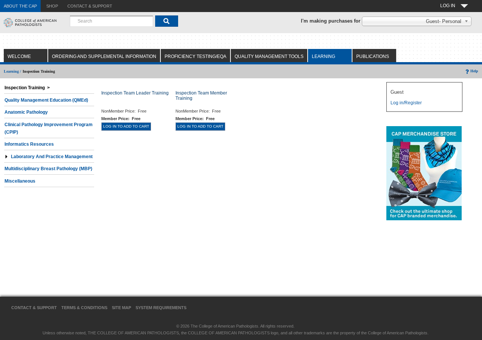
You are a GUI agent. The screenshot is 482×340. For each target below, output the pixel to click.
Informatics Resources (29, 144)
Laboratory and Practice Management (52, 156)
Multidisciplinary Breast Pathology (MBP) (48, 168)
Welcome (19, 56)
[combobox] (111, 21)
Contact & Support (34, 307)
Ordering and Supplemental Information (104, 56)
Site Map (121, 307)
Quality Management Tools (269, 56)
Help (474, 71)
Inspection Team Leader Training (135, 93)
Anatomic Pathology (26, 112)
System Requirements (161, 307)
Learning (323, 56)
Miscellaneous (20, 181)
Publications (372, 56)
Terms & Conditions (84, 307)
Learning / (12, 71)
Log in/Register (406, 102)
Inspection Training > (27, 87)
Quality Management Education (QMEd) (46, 100)
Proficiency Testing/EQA (195, 56)
